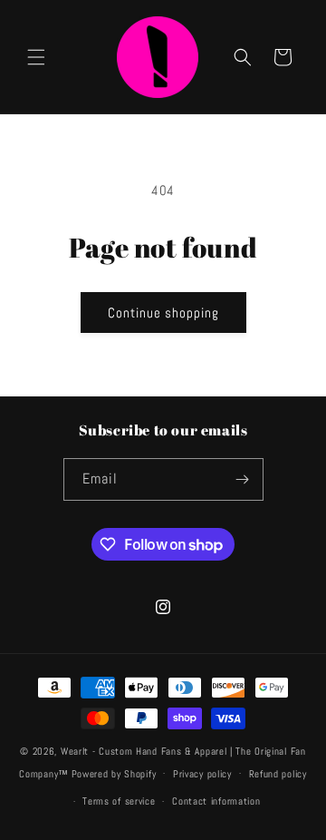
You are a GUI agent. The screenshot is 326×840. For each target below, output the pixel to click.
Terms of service (118, 801)
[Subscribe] (243, 479)
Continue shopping (163, 312)
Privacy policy (202, 773)
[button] (36, 57)
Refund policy (278, 773)
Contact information (216, 801)
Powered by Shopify (114, 773)
